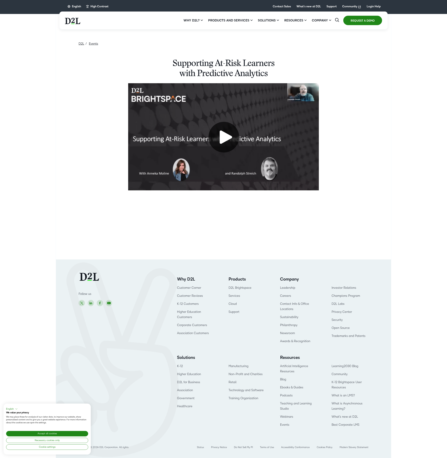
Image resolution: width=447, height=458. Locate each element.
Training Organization (243, 398)
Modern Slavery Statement (354, 447)
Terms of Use (267, 447)
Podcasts (286, 395)
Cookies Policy (324, 447)
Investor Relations (344, 287)
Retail (232, 382)
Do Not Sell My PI (243, 447)
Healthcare (184, 406)
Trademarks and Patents (348, 336)
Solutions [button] (267, 20)
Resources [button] (293, 20)
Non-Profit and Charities (246, 374)
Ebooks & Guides (291, 387)
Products (237, 279)
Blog (283, 379)
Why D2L (186, 279)
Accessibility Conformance (295, 447)
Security (337, 320)
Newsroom (287, 333)
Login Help (374, 6)
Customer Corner (189, 287)
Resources (290, 357)
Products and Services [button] (228, 20)
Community (349, 6)
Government (186, 398)
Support (332, 6)
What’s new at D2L (308, 6)
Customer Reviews (190, 295)
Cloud (233, 304)
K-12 (180, 366)
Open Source (341, 328)
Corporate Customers (192, 325)
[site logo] (72, 20)
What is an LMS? (343, 395)
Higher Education (189, 374)
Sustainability (289, 317)
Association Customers (193, 333)
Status (200, 447)
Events (284, 424)
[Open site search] (337, 20)
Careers (285, 295)
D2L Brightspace (240, 287)
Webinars (286, 416)
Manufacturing (238, 366)
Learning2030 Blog (345, 366)
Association (185, 390)
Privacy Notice (219, 447)
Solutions (186, 357)
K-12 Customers (188, 304)
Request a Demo (363, 20)
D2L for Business (188, 382)
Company (289, 279)
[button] (12, 409)
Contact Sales (282, 6)
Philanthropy (288, 325)
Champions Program (346, 295)
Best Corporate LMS (345, 424)
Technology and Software (247, 390)
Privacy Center (342, 312)
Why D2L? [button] (192, 20)
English (76, 6)
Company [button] (320, 20)
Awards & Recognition (295, 341)
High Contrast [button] (99, 6)
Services (234, 295)
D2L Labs (338, 304)
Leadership (287, 287)
